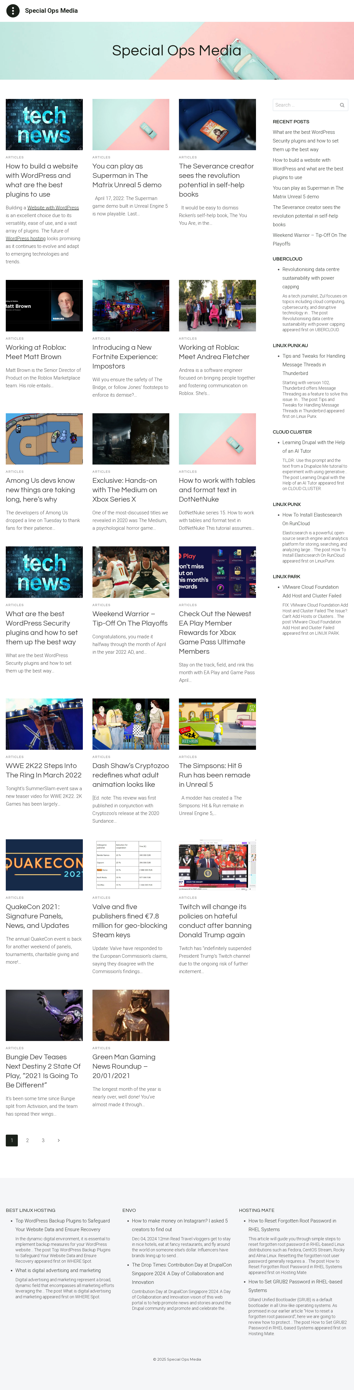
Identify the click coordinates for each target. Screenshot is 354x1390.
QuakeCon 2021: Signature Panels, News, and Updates (37, 916)
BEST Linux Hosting (30, 1210)
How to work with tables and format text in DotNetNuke (217, 490)
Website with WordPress (53, 208)
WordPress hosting (26, 238)
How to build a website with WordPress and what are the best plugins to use (308, 168)
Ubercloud (287, 259)
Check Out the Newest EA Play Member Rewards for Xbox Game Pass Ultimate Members (215, 632)
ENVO (129, 1210)
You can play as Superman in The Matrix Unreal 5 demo (127, 175)
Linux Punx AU (290, 345)
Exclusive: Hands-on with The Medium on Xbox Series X (124, 490)
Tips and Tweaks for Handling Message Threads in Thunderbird (313, 364)
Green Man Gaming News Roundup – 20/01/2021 (124, 1066)
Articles (15, 157)
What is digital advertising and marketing (58, 1270)
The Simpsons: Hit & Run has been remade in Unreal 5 (214, 775)
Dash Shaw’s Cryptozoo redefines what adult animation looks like (130, 775)
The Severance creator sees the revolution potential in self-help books (307, 215)
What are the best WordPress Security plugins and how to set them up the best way (306, 140)
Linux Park (286, 576)
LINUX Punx (287, 504)
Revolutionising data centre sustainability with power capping (311, 278)
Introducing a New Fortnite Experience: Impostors (125, 357)
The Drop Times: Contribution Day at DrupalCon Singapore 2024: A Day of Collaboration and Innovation (182, 1273)
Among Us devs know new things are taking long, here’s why (40, 490)
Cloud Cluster (292, 432)
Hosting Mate (257, 1210)
